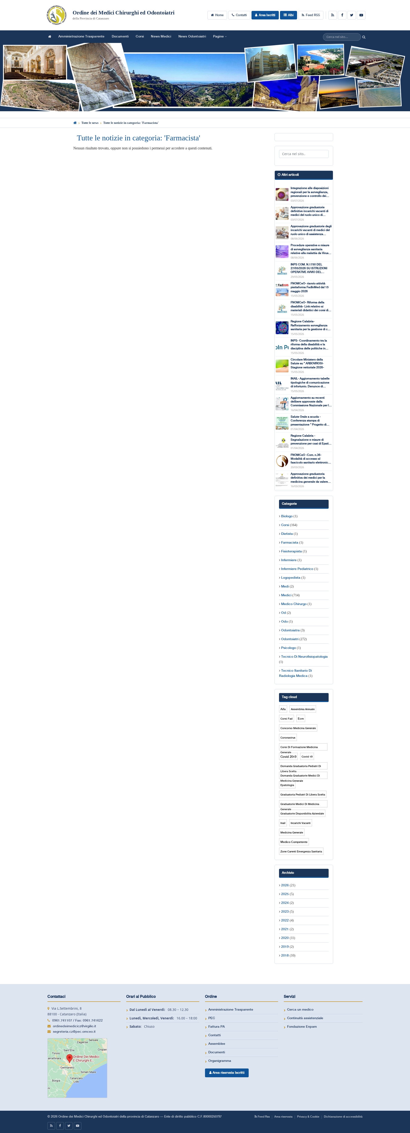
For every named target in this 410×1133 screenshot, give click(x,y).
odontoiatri (289, 639)
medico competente (294, 842)
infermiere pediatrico (297, 569)
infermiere (289, 560)
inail (282, 823)
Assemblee (216, 1043)
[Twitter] (351, 15)
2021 (285, 929)
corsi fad (286, 718)
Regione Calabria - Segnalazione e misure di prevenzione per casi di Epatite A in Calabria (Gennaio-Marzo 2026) (311, 440)
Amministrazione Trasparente (81, 36)
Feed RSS (313, 15)
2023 (285, 911)
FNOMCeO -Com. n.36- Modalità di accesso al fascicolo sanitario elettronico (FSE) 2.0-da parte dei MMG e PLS (310, 459)
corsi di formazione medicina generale (299, 748)
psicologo (288, 648)
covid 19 (307, 756)
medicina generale (291, 832)
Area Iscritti (267, 15)
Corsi (140, 36)
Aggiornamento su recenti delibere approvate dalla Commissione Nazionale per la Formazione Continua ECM (311, 402)
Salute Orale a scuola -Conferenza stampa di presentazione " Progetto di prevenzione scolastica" (308, 421)
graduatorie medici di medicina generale (299, 805)
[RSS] (332, 15)
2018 (285, 955)
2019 (285, 946)
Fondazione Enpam (302, 1026)
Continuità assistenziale (305, 1018)
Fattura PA (216, 1026)
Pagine (218, 36)
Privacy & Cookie (308, 1116)
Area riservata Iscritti (228, 1072)
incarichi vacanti (301, 823)
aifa (283, 709)
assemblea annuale (303, 709)
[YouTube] (361, 15)
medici (286, 595)
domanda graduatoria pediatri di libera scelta (300, 767)
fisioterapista (291, 551)
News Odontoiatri (192, 36)
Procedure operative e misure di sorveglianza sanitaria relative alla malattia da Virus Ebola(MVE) (310, 249)
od (283, 613)
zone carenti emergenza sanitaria (301, 851)
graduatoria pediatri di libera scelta (302, 794)
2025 (285, 894)
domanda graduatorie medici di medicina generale (300, 776)
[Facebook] (342, 15)
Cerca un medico (300, 1009)
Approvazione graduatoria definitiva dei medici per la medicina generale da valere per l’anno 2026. (309, 478)
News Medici (161, 36)
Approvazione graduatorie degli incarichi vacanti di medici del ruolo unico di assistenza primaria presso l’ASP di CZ (311, 230)
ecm (301, 718)
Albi (291, 15)
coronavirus (287, 737)
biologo (287, 516)
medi (285, 586)
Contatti (241, 15)
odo (284, 621)
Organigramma (219, 1061)
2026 (285, 885)
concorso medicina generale (298, 728)
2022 (285, 920)
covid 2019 (288, 756)
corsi (285, 525)
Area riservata (283, 1116)
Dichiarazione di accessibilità (343, 1116)
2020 (285, 938)
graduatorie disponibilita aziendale (302, 813)
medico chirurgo (294, 604)
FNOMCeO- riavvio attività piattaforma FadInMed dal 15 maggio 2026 (310, 287)
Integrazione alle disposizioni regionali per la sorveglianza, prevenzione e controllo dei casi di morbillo (310, 192)
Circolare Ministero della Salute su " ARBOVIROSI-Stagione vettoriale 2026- (307, 363)
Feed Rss (263, 1116)
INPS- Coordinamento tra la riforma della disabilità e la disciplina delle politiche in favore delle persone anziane (310, 345)
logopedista (290, 577)
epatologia (287, 785)
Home (219, 15)
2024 (285, 903)
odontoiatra (290, 630)
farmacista (289, 542)
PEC (211, 1018)
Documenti (120, 36)
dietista (287, 534)
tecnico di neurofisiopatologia (304, 656)
